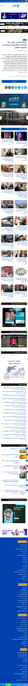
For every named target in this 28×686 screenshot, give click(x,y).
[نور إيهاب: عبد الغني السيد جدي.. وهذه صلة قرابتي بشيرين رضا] (23, 475)
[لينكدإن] (19, 87)
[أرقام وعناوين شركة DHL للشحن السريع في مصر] (23, 456)
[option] (14, 117)
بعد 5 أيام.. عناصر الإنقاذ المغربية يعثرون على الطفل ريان (21, 158)
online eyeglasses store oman (21, 680)
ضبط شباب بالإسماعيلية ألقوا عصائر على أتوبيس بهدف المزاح (7, 245)
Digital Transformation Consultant (20, 572)
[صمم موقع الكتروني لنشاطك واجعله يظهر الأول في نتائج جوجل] (14, 532)
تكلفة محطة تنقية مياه (22, 600)
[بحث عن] (1, 6)
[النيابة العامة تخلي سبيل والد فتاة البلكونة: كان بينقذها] (7, 272)
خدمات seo (25, 633)
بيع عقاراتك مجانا (14, 21)
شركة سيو (25, 667)
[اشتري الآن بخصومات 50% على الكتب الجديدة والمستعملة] (14, 101)
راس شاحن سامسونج (23, 574)
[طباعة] (6, 87)
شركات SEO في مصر (23, 637)
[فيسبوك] (25, 87)
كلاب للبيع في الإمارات (22, 631)
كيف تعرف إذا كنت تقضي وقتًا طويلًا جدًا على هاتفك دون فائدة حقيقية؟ (13, 424)
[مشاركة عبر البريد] (9, 87)
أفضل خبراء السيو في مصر (14, 307)
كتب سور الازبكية (23, 643)
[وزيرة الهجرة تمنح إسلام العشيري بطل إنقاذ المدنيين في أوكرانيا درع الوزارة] (21, 220)
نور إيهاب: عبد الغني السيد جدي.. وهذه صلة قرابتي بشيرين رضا (10, 472)
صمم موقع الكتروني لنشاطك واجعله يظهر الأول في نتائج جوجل (14, 11)
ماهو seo (25, 635)
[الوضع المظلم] (4, 6)
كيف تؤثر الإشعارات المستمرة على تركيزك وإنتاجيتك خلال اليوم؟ (15, 410)
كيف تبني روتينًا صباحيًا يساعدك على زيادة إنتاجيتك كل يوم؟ (14, 438)
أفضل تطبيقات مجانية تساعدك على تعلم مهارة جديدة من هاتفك (14, 421)
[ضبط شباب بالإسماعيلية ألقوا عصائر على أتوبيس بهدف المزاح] (7, 238)
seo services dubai (23, 551)
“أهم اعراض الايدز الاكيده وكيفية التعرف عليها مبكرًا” (10, 466)
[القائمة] (26, 6)
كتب (26, 564)
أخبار (20, 37)
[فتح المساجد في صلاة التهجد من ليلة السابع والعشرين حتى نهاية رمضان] (7, 288)
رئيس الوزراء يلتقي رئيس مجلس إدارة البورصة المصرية (7, 191)
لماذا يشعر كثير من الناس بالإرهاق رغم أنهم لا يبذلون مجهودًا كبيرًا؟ (14, 417)
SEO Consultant (24, 598)
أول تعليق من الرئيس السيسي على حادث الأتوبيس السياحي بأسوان (7, 229)
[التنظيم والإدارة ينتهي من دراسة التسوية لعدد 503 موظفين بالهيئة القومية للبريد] (21, 253)
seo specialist (24, 553)
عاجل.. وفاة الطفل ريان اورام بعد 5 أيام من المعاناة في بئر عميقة (7, 141)
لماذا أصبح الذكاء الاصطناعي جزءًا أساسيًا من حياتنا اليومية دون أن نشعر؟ (13, 431)
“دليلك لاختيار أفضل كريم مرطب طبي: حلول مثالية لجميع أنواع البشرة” (10, 491)
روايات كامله (24, 671)
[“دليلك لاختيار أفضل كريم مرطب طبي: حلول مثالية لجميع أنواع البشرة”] (23, 492)
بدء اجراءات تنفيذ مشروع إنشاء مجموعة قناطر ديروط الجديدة (21, 211)
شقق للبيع (25, 661)
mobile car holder (23, 624)
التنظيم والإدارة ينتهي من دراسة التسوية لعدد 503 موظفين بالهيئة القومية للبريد (21, 260)
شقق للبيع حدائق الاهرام (22, 653)
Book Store (25, 580)
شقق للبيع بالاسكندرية (22, 655)
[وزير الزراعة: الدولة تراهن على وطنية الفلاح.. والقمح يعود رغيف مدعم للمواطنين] (7, 168)
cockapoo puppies (23, 669)
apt (26, 663)
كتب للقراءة (24, 561)
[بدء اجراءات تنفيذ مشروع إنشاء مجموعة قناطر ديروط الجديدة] (21, 204)
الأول (3, 79)
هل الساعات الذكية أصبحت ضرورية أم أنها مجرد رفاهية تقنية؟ (14, 395)
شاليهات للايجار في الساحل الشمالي (20, 639)
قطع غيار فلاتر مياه (23, 594)
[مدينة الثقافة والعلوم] (23, 450)
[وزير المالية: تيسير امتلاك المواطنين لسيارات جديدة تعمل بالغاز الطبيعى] (7, 204)
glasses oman (24, 678)
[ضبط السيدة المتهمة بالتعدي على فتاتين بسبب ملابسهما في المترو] (21, 287)
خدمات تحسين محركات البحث (21, 549)
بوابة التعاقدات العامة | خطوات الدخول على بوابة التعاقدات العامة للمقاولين (10, 480)
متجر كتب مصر (24, 676)
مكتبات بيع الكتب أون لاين (22, 555)
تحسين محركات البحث (22, 657)
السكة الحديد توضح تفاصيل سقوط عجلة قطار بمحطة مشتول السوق (21, 279)
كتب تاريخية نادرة (23, 602)
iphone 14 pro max (23, 578)
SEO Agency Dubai (23, 545)
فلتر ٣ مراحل (24, 592)
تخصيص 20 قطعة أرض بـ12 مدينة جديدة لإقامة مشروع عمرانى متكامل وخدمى (7, 159)
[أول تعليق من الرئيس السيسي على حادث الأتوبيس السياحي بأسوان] (7, 221)
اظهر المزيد (14, 81)
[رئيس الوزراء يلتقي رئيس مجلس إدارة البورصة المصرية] (7, 185)
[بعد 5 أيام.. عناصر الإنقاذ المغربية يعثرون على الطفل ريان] (21, 151)
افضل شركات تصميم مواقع (22, 629)
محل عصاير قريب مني (23, 570)
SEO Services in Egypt (22, 626)
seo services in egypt (23, 547)
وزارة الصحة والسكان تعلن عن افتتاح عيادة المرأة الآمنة (7, 259)
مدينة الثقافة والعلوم (14, 448)
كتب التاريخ (25, 557)
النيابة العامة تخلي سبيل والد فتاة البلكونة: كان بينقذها (7, 279)
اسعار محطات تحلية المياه (22, 611)
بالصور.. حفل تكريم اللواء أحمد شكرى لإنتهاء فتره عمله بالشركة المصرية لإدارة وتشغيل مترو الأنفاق (21, 194)
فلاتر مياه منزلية (24, 590)
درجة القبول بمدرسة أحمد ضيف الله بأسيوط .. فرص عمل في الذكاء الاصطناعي (15, 485)
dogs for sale (24, 576)
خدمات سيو (24, 620)
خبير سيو (25, 559)
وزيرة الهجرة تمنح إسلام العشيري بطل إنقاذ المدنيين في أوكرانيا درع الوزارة (21, 228)
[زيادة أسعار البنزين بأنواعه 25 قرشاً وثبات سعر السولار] (21, 237)
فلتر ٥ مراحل (24, 588)
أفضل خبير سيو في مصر (14, 503)
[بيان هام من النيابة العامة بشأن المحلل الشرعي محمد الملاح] (21, 136)
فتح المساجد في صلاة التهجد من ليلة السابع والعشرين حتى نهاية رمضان (7, 295)
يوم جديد (25, 645)
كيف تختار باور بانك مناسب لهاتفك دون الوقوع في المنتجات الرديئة (14, 392)
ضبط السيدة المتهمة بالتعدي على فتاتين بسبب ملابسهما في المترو (21, 294)
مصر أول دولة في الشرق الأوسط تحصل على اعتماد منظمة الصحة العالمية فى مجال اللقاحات (21, 176)
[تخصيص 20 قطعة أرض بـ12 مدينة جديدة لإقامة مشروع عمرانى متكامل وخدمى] (7, 152)
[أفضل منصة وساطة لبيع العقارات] (14, 24)
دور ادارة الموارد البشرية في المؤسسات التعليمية (14, 119)
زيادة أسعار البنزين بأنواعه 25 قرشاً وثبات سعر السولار (21, 243)
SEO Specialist (24, 566)
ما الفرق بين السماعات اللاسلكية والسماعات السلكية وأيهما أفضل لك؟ (14, 413)
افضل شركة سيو (24, 622)
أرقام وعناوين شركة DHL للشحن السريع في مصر (10, 455)
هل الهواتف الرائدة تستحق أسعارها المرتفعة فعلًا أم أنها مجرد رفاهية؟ (14, 435)
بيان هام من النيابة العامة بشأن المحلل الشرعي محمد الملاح (21, 143)
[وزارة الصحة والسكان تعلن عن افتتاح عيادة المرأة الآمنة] (7, 253)
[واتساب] (15, 87)
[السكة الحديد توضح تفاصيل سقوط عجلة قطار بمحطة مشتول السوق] (21, 271)
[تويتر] (22, 87)
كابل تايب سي (24, 609)
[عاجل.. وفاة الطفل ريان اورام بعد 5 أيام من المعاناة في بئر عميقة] (7, 135)
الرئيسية (24, 37)
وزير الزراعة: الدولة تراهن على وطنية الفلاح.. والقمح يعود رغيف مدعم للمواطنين (7, 175)
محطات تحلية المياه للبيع (22, 607)
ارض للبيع (25, 659)
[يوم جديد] (14, 6)
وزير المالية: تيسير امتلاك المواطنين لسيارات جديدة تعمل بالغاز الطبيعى (8, 211)
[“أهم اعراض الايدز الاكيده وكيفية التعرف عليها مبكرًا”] (23, 467)
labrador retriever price (22, 618)
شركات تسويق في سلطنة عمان (20, 674)
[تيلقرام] (12, 87)
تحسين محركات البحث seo (22, 596)
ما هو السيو (24, 641)
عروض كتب (25, 568)
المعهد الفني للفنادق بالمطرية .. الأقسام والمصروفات (10, 461)
